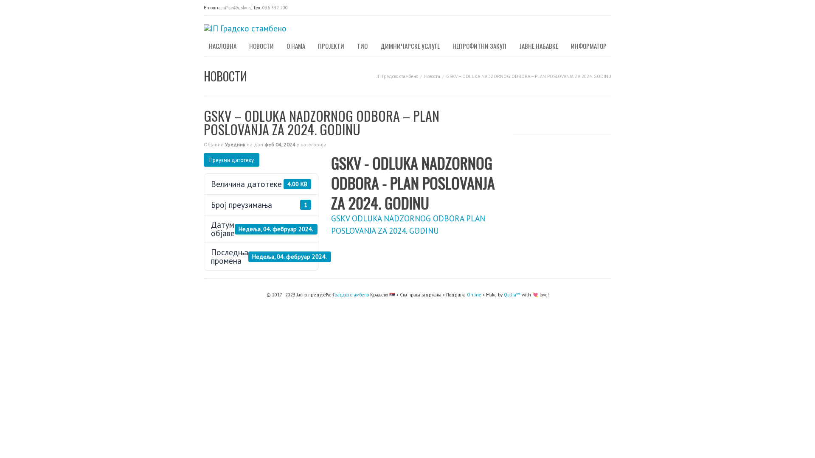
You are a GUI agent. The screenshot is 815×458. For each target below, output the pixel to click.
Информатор (589, 45)
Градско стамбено (351, 295)
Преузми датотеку (231, 160)
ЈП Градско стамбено (397, 76)
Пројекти (331, 45)
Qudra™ (512, 295)
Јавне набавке (538, 45)
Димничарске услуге (410, 45)
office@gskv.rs (237, 8)
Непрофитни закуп (479, 45)
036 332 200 (275, 8)
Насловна (222, 45)
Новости (261, 45)
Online (474, 295)
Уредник (235, 144)
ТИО (362, 45)
